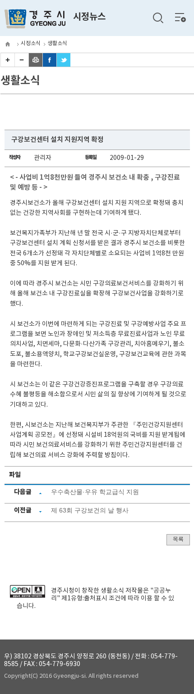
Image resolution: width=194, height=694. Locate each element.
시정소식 (31, 43)
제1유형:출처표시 (84, 598)
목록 (178, 539)
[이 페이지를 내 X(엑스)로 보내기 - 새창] (63, 64)
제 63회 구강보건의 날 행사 (90, 510)
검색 (158, 18)
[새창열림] (27, 595)
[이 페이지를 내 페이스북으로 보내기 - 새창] (49, 64)
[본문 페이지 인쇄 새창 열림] (35, 64)
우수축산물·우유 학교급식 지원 (95, 491)
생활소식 (57, 43)
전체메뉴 (180, 17)
